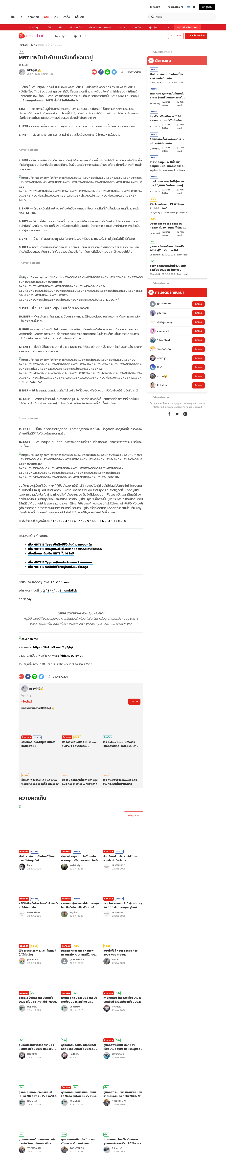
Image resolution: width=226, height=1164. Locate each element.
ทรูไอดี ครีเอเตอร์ (187, 27)
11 (98, 521)
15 (119, 521)
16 (124, 521)
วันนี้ (13, 17)
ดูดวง (167, 27)
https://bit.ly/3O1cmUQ (68, 655)
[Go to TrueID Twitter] (177, 413)
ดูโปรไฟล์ (26, 702)
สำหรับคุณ (35, 27)
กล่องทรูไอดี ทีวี (175, 7)
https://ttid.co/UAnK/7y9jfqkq (54, 647)
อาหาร (121, 27)
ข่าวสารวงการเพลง (100, 27)
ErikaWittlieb (68, 590)
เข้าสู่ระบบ (207, 7)
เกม (56, 17)
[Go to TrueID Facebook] (169, 413)
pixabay (26, 599)
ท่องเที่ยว (137, 27)
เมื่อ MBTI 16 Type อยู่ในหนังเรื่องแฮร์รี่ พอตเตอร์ (60, 562)
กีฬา (49, 27)
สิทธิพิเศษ (33, 17)
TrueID (20, 7)
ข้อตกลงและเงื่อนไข (159, 403)
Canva (65, 582)
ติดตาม (134, 701)
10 (93, 521)
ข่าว (61, 27)
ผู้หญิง (153, 27)
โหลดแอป (155, 7)
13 (108, 521)
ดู (22, 17)
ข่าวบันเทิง (76, 27)
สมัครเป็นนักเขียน (196, 35)
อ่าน (46, 17)
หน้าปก (53, 582)
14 (114, 521)
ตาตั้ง (66, 17)
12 (103, 521)
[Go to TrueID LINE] (185, 413)
